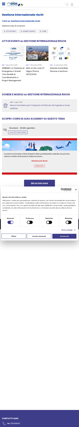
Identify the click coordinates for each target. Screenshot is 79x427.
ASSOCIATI (39, 166)
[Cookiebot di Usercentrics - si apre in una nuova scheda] (62, 189)
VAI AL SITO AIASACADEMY (17, 132)
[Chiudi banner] (76, 189)
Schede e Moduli (29, 31)
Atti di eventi (11, 31)
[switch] (30, 222)
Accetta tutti (64, 236)
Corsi (44, 31)
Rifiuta (13, 236)
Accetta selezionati (39, 236)
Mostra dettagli (67, 230)
